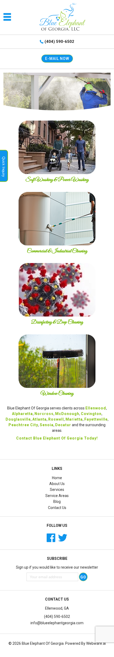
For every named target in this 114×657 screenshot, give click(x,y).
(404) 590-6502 (59, 41)
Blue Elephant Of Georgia (43, 643)
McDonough (67, 414)
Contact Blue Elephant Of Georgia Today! (57, 438)
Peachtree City (23, 425)
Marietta (74, 419)
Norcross (44, 414)
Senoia (47, 425)
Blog (57, 501)
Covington (91, 414)
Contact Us (57, 508)
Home (57, 478)
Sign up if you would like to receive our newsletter (57, 567)
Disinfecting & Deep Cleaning (57, 322)
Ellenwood (95, 408)
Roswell (56, 419)
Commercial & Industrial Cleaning (57, 251)
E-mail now (57, 58)
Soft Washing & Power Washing (57, 179)
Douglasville (18, 419)
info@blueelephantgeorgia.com (57, 623)
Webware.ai (96, 643)
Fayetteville (96, 419)
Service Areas (57, 496)
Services (57, 489)
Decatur (63, 425)
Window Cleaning (57, 393)
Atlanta (39, 419)
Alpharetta (22, 414)
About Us (57, 484)
